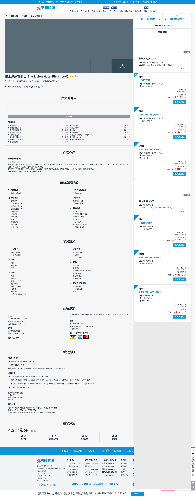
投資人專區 (78, 451)
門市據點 (50, 2)
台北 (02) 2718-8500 (91, 463)
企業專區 (137, 2)
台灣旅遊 (138, 11)
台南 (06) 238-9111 (73, 472)
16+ (186, 195)
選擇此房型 (179, 102)
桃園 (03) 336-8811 (73, 466)
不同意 (58, 495)
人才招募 (104, 451)
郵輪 (146, 10)
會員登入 (154, 2)
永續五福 (91, 451)
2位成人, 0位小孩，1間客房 (163, 26)
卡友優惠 (124, 469)
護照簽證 (124, 463)
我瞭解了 (137, 494)
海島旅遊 (153, 11)
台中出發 (97, 11)
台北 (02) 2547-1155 (73, 463)
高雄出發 (86, 11)
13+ (186, 52)
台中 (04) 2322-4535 (91, 469)
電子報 (123, 472)
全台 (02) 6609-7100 (108, 475)
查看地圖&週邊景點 (50, 81)
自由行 (106, 10)
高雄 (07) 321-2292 (108, 469)
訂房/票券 (129, 11)
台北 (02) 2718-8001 (108, 463)
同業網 (145, 2)
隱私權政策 (117, 451)
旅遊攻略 (117, 2)
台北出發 (75, 11)
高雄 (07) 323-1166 (73, 475)
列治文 (24, 16)
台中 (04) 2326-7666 (108, 466)
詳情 (182, 69)
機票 (122, 11)
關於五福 (65, 451)
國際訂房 (14, 16)
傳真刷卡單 (124, 475)
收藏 (8, 81)
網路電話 (40, 2)
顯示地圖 (69, 116)
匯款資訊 (124, 466)
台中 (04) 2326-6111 (73, 469)
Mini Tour (114, 10)
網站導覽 (130, 451)
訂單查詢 (127, 2)
